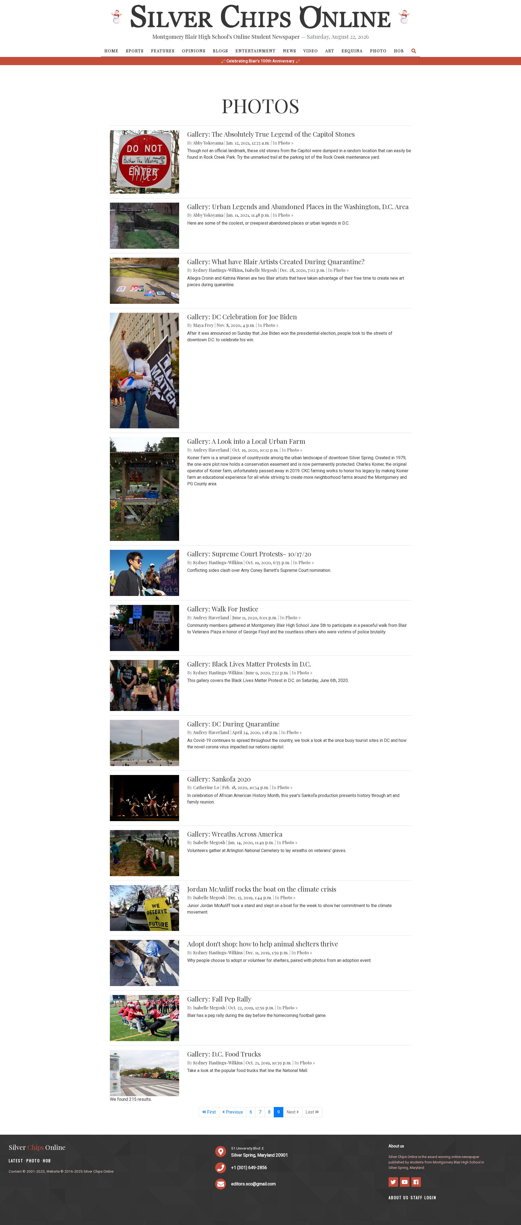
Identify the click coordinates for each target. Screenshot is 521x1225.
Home (111, 50)
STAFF (416, 1197)
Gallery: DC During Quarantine (233, 723)
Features (163, 50)
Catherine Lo (206, 787)
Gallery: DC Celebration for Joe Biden (242, 316)
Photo (378, 50)
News (289, 50)
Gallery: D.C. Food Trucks (224, 1053)
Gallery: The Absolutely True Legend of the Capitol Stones (271, 134)
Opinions (194, 50)
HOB (399, 50)
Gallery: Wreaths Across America (234, 834)
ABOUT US (399, 1197)
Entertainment (256, 50)
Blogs (220, 50)
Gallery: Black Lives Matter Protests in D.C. (249, 663)
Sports (135, 50)
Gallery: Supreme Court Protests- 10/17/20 (249, 553)
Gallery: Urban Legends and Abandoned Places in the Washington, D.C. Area (298, 206)
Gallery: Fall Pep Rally (219, 998)
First (211, 1112)
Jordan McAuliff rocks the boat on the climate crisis (261, 889)
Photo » (285, 143)
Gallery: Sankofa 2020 (219, 778)
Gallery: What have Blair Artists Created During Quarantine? (275, 261)
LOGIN (430, 1197)
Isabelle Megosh (261, 270)
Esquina (352, 50)
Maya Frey (203, 325)
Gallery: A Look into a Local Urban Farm (246, 441)
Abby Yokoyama (208, 143)
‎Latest (16, 1160)
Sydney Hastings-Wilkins (218, 270)
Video (310, 50)
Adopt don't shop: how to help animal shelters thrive (262, 943)
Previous (234, 1112)
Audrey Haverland (211, 450)
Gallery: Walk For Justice (222, 608)
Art (329, 50)
